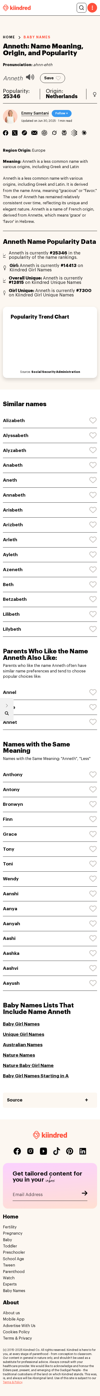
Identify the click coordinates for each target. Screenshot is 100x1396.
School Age (13, 1259)
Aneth (10, 480)
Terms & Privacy (17, 1338)
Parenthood (14, 1272)
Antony (11, 789)
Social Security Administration (55, 371)
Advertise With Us (19, 1326)
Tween (9, 1265)
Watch (9, 1278)
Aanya (10, 908)
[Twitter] (14, 133)
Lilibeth (11, 614)
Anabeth (13, 465)
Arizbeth (13, 524)
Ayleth (10, 554)
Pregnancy (12, 1233)
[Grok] (54, 133)
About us (11, 1313)
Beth (8, 584)
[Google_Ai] (74, 133)
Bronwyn (13, 804)
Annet (10, 722)
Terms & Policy (12, 1382)
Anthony (13, 774)
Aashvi (10, 968)
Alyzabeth (14, 450)
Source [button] (14, 1100)
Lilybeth (12, 629)
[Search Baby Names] (7, 714)
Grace (10, 834)
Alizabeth (14, 420)
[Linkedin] (24, 133)
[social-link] (17, 1151)
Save (49, 78)
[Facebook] (5, 133)
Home (9, 37)
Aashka (11, 953)
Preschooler (14, 1252)
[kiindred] (17, 7)
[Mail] (34, 133)
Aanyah (11, 923)
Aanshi (10, 893)
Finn (8, 819)
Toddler (10, 1246)
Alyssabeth (15, 435)
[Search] (81, 8)
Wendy (11, 878)
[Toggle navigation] (92, 8)
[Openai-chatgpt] (44, 133)
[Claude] (84, 133)
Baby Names (14, 1291)
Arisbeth (13, 510)
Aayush (11, 983)
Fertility (10, 1227)
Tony (8, 849)
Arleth (10, 539)
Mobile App (14, 1319)
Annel (9, 692)
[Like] (93, 420)
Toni (8, 864)
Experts (10, 1284)
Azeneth (13, 569)
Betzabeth (15, 599)
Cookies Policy (16, 1332)
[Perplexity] (64, 133)
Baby (7, 1240)
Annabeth (14, 495)
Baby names (37, 37)
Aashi (9, 938)
